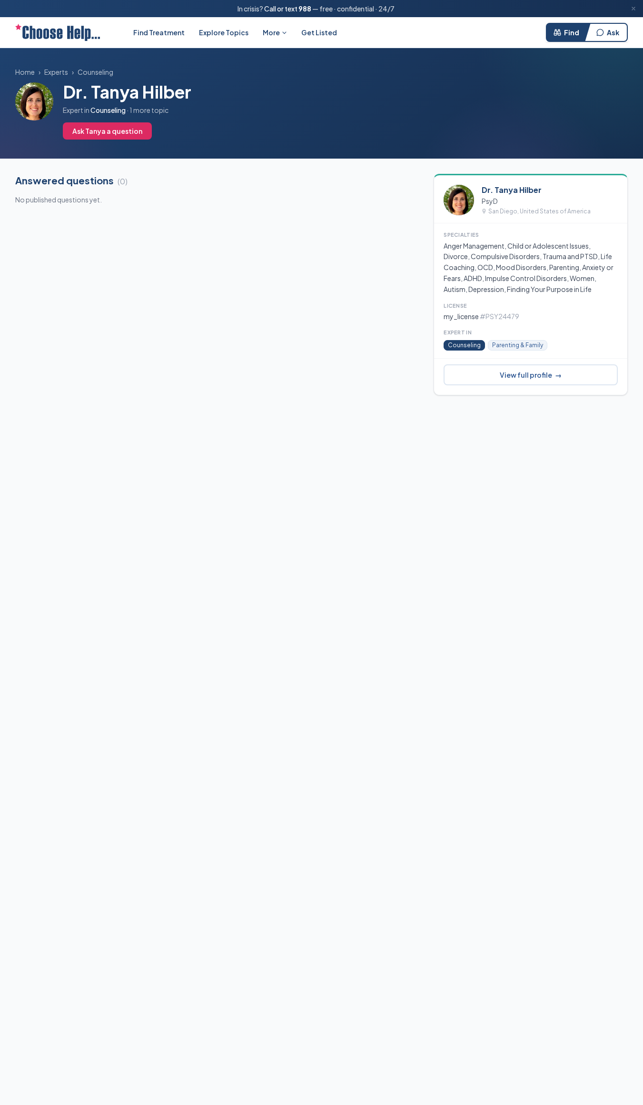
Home (25, 72)
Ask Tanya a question (107, 131)
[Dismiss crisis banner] (633, 8)
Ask (613, 32)
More (271, 32)
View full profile (531, 375)
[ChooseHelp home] (57, 32)
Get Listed (319, 32)
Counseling (95, 72)
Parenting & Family (517, 345)
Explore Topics (223, 32)
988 (304, 8)
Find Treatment (159, 32)
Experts (56, 72)
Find (571, 32)
